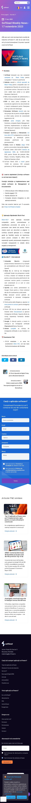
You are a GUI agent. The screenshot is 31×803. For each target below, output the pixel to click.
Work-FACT (6, 220)
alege (23, 145)
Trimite (16, 481)
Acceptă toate (11, 797)
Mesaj (3, 451)
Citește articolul (10, 531)
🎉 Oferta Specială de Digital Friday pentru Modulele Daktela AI (19, 374)
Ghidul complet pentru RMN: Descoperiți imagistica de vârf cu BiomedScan (13, 385)
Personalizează (21, 797)
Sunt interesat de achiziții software (14, 758)
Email (3, 425)
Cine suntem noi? (6, 719)
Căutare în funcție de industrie (10, 668)
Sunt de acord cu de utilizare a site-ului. (15, 464)
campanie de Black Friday (14, 77)
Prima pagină (4, 14)
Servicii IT (4, 671)
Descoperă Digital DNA (8, 674)
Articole (4, 677)
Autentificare (5, 704)
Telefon (4, 434)
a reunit (22, 161)
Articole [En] (5, 680)
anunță (21, 111)
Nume (3, 416)
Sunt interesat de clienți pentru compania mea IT (16, 754)
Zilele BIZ (16, 344)
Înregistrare (5, 707)
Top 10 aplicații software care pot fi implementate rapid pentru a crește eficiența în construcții (15, 519)
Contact (4, 731)
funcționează (18, 312)
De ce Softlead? (6, 695)
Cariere (4, 728)
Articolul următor (16, 380)
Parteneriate (5, 725)
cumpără (13, 328)
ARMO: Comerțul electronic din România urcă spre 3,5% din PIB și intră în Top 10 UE (14, 554)
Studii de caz (5, 683)
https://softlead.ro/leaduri (12, 207)
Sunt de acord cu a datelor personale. (15, 470)
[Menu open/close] (28, 7)
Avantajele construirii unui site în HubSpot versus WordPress (15, 599)
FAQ (3, 701)
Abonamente (5, 698)
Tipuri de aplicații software (9, 665)
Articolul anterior (15, 371)
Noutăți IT (13, 14)
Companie (5, 442)
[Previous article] (5, 375)
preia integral (15, 121)
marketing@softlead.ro (9, 654)
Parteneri (4, 722)
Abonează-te (7, 762)
